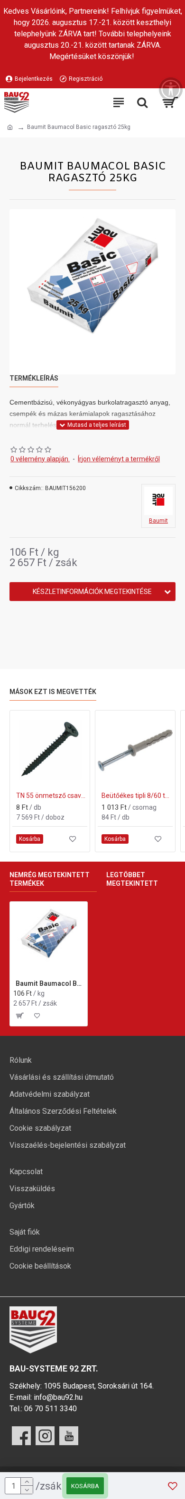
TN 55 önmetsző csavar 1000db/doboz (51, 795)
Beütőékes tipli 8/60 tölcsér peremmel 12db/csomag (137, 795)
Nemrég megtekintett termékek (49, 879)
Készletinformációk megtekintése (92, 591)
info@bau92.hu (58, 1397)
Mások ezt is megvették (52, 691)
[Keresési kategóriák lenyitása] (142, 102)
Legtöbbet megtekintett (132, 879)
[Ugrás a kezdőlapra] (10, 127)
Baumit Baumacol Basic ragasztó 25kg (50, 983)
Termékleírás (33, 378)
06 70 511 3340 (50, 1408)
